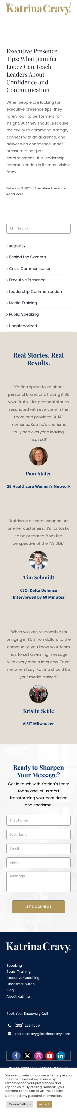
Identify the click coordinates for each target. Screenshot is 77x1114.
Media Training (23, 303)
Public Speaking (24, 314)
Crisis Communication (30, 268)
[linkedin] (60, 1055)
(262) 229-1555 (27, 1025)
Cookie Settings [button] (20, 1104)
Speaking (14, 965)
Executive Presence (50, 188)
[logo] (38, 944)
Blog (10, 990)
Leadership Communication (35, 291)
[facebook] (16, 1055)
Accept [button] (44, 1104)
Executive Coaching (22, 977)
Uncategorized (23, 326)
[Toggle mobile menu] (68, 17)
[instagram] (38, 1055)
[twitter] (27, 1055)
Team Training (18, 971)
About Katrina (18, 996)
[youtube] (49, 1055)
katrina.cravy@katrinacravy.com (42, 1033)
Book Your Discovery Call (27, 1013)
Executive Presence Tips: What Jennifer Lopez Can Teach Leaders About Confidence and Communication (31, 70)
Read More (15, 194)
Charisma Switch (20, 984)
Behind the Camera (27, 257)
